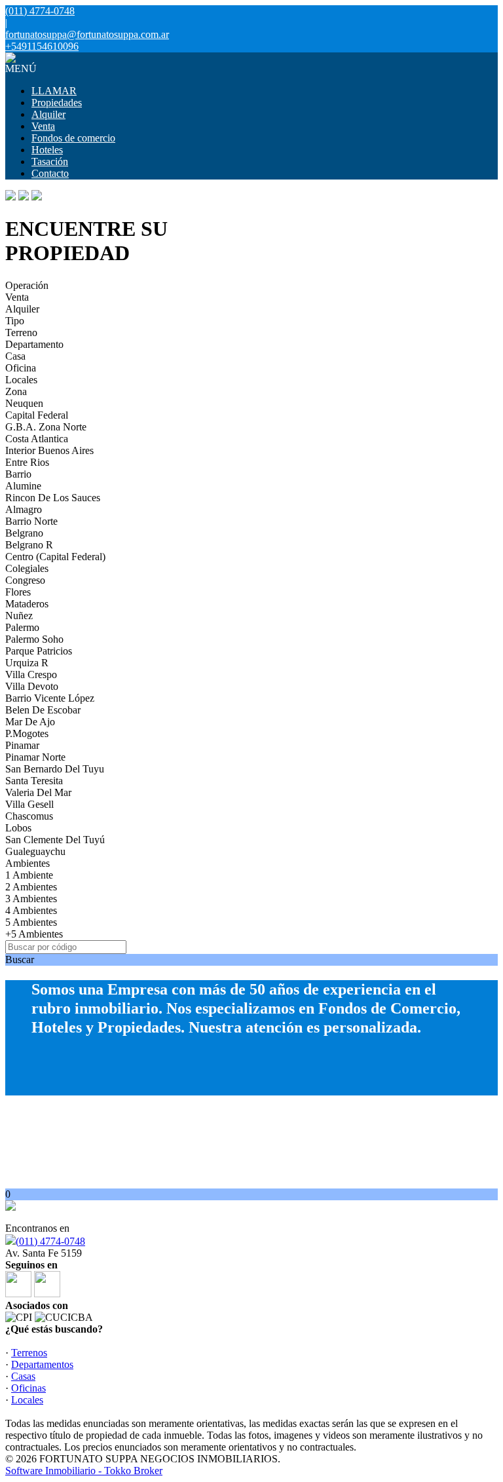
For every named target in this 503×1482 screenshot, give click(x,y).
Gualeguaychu (35, 851)
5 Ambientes (31, 922)
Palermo (22, 627)
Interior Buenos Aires (49, 450)
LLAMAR (54, 90)
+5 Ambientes (34, 934)
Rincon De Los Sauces (52, 497)
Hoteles (47, 149)
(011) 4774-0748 (50, 1241)
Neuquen (24, 403)
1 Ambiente (29, 875)
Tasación (49, 161)
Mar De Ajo (30, 721)
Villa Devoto (31, 686)
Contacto (50, 173)
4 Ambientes (31, 910)
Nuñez (19, 615)
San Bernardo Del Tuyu (54, 768)
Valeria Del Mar (38, 792)
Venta (43, 126)
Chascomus (29, 816)
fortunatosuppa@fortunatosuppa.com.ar (87, 34)
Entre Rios (27, 462)
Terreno (21, 332)
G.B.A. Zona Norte (45, 426)
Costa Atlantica (36, 438)
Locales (21, 379)
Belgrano (24, 533)
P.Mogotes (26, 733)
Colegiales (26, 568)
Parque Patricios (38, 650)
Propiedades (56, 102)
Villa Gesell (29, 804)
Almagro (23, 509)
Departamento (34, 344)
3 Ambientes (31, 898)
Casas (23, 1376)
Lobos (18, 827)
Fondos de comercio (73, 137)
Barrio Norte (31, 521)
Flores (18, 592)
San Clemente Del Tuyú (55, 839)
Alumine (23, 485)
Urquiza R (26, 662)
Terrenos (29, 1352)
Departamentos (42, 1364)
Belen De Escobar (43, 709)
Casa (15, 356)
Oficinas (28, 1388)
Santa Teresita (34, 780)
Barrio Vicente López (49, 698)
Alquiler (48, 114)
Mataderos (26, 603)
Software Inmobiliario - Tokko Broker (83, 1470)
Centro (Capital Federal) (55, 556)
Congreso (25, 580)
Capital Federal (36, 415)
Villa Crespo (31, 674)
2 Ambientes (31, 886)
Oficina (20, 367)
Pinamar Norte (35, 757)
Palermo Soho (34, 639)
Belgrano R (29, 544)
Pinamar (22, 745)
